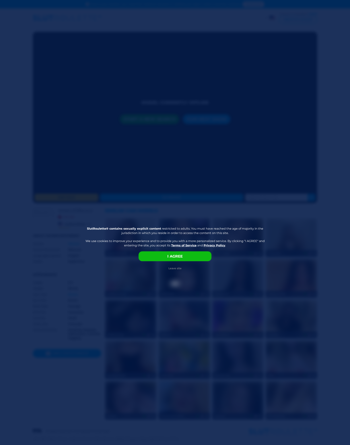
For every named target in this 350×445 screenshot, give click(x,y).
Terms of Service (184, 245)
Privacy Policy (214, 245)
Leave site (175, 268)
